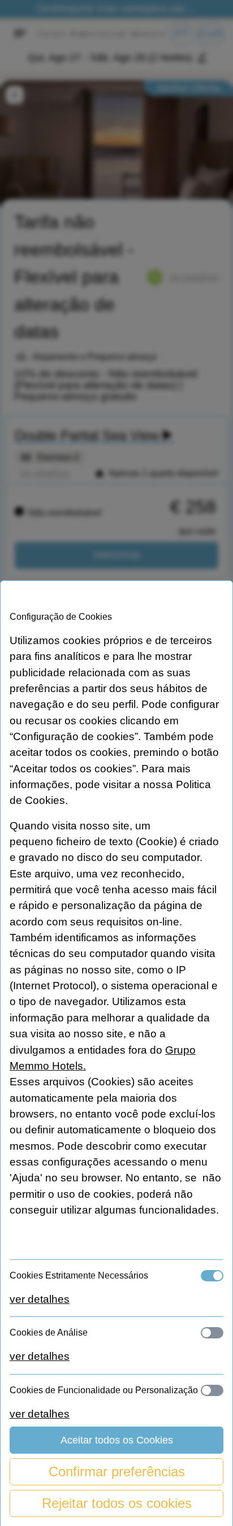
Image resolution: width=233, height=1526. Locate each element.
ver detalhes (40, 1299)
